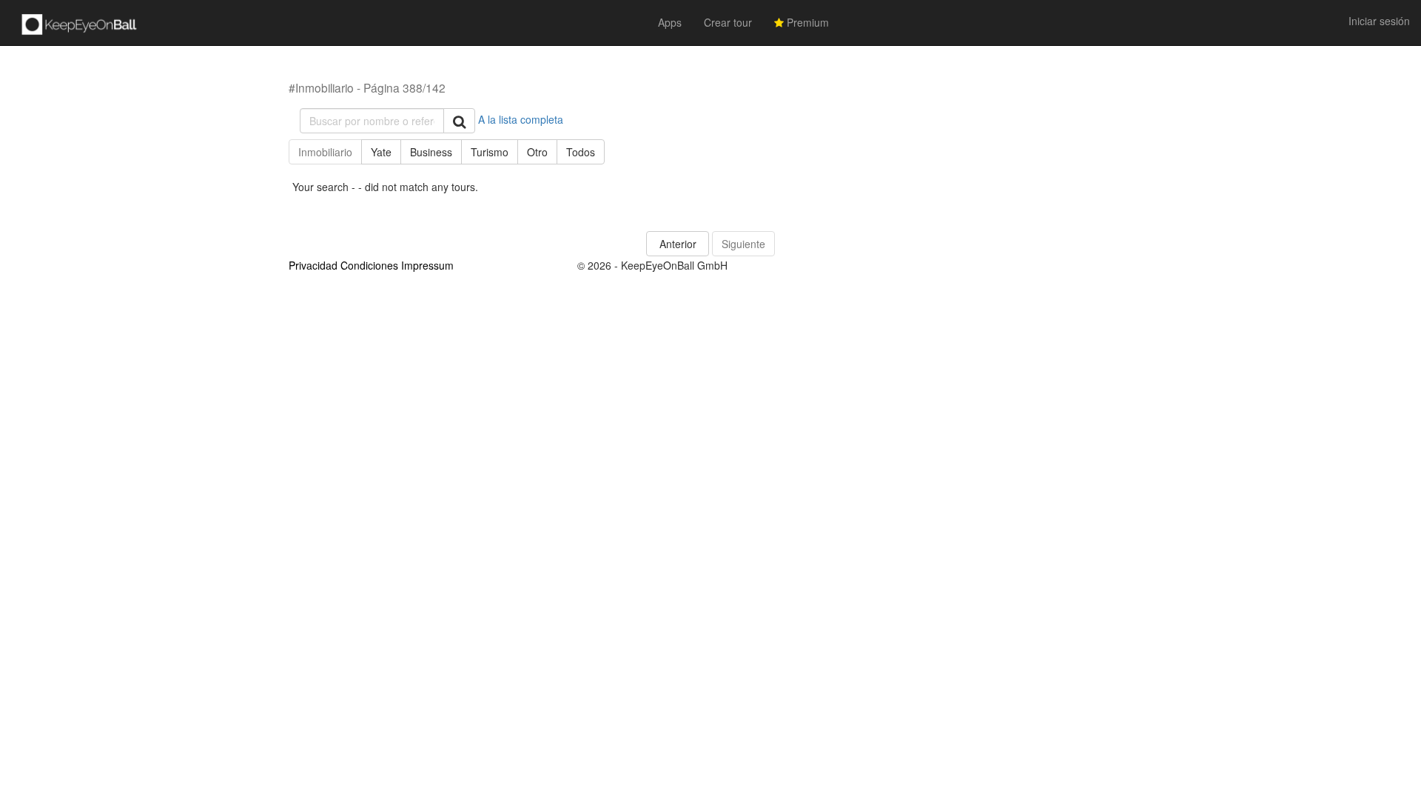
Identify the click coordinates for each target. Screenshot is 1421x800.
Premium (806, 22)
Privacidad (313, 265)
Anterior (677, 243)
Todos (580, 151)
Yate (381, 151)
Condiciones (369, 265)
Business (431, 151)
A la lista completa (520, 119)
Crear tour (728, 22)
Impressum (427, 265)
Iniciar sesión (1379, 20)
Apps (670, 22)
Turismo (489, 151)
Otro (537, 151)
